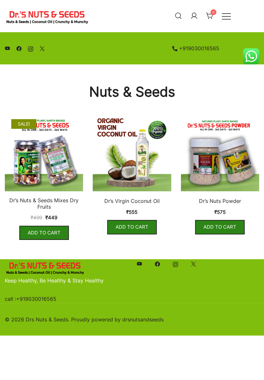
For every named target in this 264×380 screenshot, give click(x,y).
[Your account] (194, 16)
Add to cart (44, 233)
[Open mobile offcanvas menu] (226, 16)
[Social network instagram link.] (30, 48)
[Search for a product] (178, 16)
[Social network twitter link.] (42, 48)
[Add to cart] (44, 153)
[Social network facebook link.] (19, 48)
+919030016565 (199, 48)
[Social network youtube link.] (7, 48)
